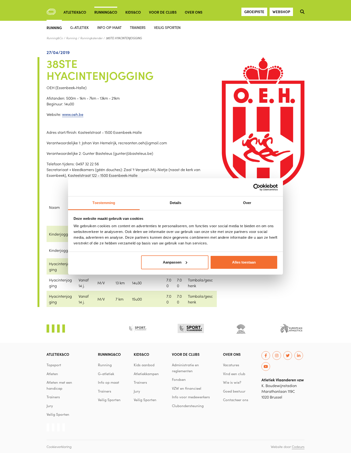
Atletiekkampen (146, 373)
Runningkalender (91, 38)
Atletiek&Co (75, 12)
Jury (50, 405)
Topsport (54, 364)
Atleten (52, 373)
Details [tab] (175, 203)
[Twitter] (287, 355)
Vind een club (234, 373)
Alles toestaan (244, 262)
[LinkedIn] (298, 355)
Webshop (281, 11)
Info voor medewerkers (191, 396)
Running (54, 27)
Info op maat (109, 27)
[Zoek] (302, 12)
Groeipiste (254, 11)
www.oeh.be (72, 114)
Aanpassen (172, 262)
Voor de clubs (163, 12)
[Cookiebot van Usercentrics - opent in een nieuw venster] (257, 187)
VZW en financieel (186, 388)
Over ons (193, 12)
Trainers (138, 27)
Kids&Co (133, 12)
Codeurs (298, 446)
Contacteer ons (235, 399)
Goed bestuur (234, 391)
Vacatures (231, 364)
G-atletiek (79, 27)
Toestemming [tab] (103, 203)
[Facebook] (265, 355)
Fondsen (179, 379)
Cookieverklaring (59, 446)
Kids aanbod (144, 364)
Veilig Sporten (167, 27)
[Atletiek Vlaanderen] (51, 12)
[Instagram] (276, 355)
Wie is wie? (232, 382)
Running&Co (105, 12)
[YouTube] (265, 366)
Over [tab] (247, 203)
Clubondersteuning (188, 405)
